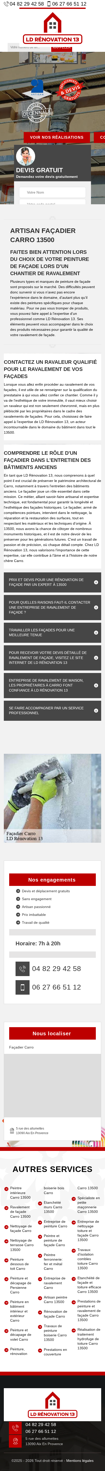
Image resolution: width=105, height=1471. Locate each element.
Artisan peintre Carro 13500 (55, 1299)
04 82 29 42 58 (27, 4)
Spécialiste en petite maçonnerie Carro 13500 (88, 1205)
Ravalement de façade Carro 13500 (20, 1211)
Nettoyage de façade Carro (21, 1228)
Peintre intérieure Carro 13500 (20, 1192)
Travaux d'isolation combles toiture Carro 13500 (87, 1259)
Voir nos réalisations (57, 137)
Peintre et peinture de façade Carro (54, 1240)
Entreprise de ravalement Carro (54, 1282)
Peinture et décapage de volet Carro (20, 1334)
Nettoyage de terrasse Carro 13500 (22, 1244)
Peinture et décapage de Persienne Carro (20, 1285)
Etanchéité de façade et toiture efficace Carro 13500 (89, 1285)
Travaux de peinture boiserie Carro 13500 (55, 1333)
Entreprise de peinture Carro (55, 1223)
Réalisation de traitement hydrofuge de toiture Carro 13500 (88, 1338)
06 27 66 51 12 (69, 4)
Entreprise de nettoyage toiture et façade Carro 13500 (88, 1230)
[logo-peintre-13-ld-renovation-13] (52, 27)
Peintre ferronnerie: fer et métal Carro (53, 1262)
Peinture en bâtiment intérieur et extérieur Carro (19, 1311)
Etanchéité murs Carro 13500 (53, 1207)
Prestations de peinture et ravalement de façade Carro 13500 (89, 1310)
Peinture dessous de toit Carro (19, 1264)
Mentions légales (80, 1461)
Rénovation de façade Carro (55, 1313)
